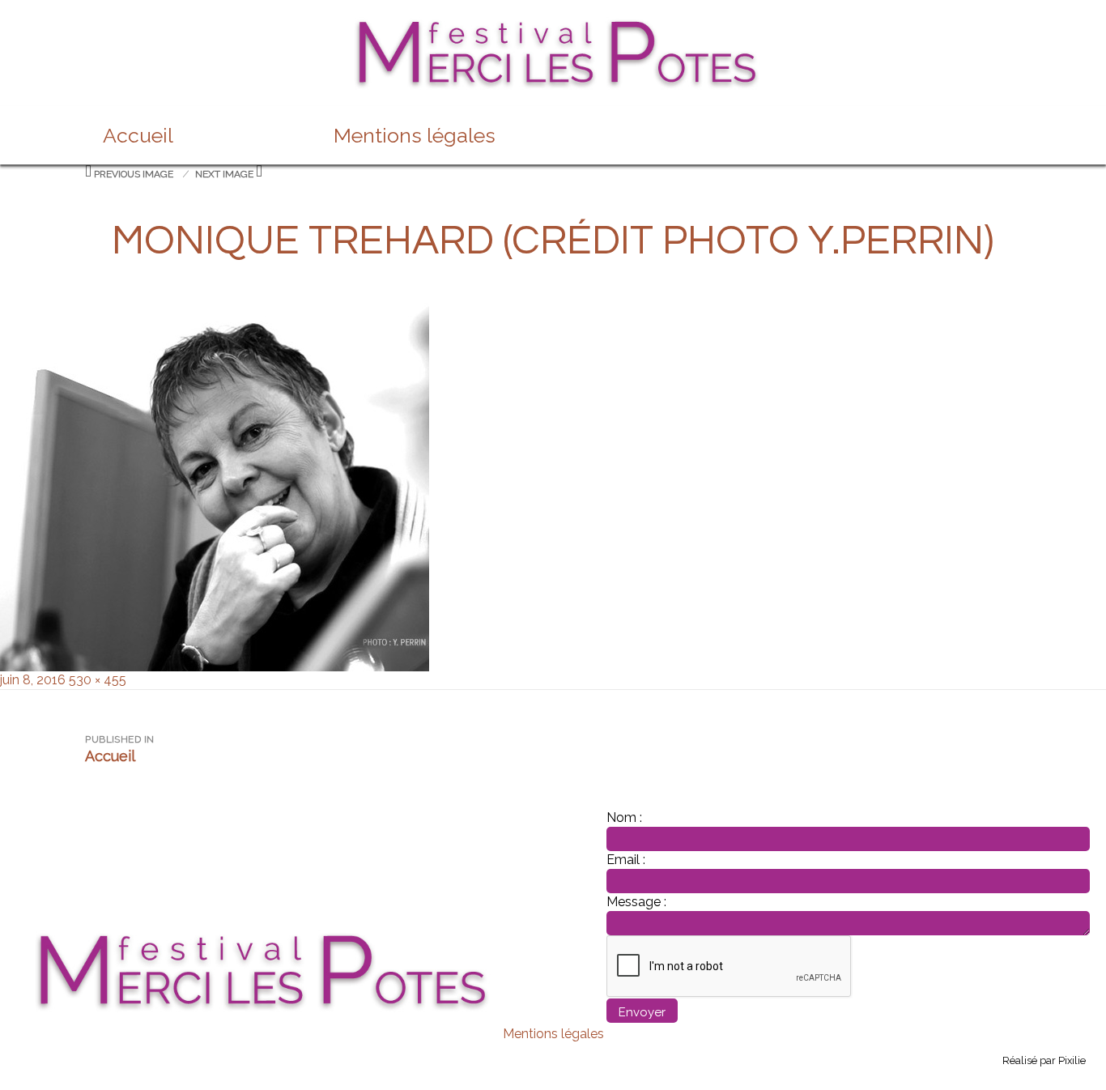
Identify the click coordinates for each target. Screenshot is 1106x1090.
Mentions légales (415, 135)
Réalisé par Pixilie (1044, 1060)
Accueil (138, 135)
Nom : (624, 817)
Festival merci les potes (553, 26)
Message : (636, 901)
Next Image (224, 174)
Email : (625, 859)
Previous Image (133, 174)
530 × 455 (97, 680)
